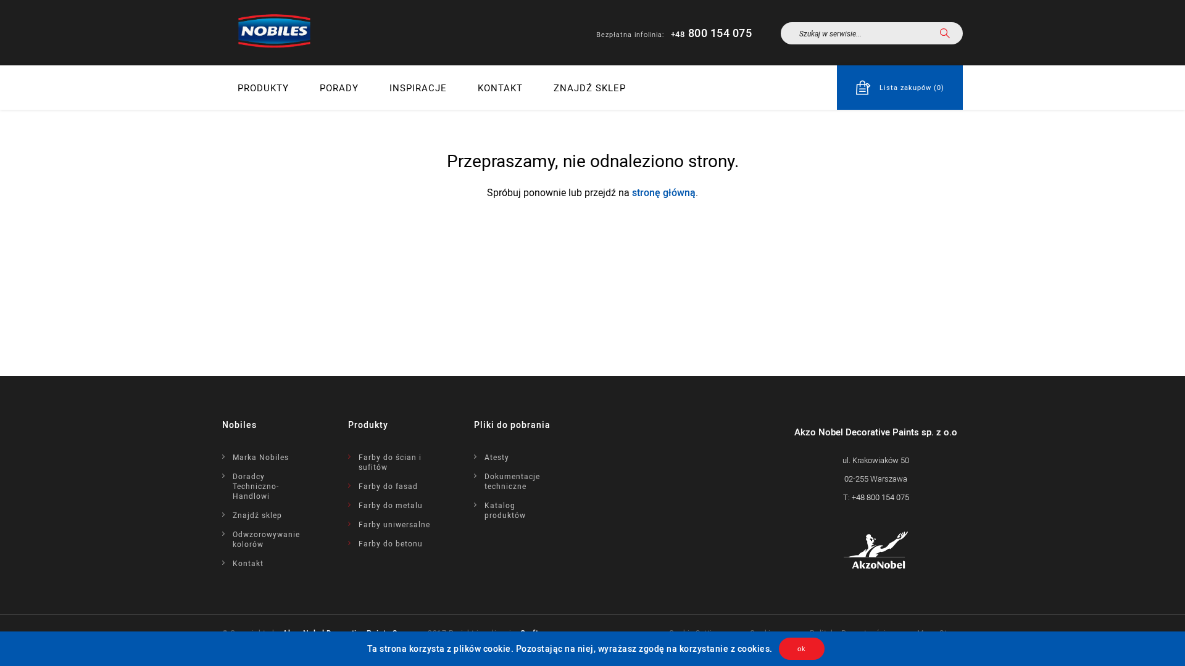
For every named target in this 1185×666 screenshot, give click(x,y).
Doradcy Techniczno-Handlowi (256, 486)
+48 (880, 497)
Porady (339, 87)
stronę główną (664, 192)
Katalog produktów (505, 510)
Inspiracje (418, 87)
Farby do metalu (391, 505)
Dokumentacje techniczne (512, 481)
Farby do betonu (391, 543)
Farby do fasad (388, 486)
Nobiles (239, 424)
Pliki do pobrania (512, 424)
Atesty (496, 457)
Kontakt (500, 87)
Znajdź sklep (590, 87)
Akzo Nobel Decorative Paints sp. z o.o (875, 432)
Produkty (263, 87)
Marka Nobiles (261, 457)
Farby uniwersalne (394, 524)
